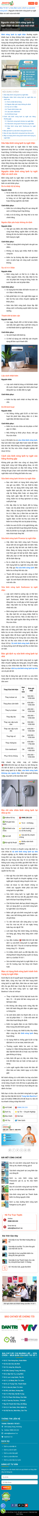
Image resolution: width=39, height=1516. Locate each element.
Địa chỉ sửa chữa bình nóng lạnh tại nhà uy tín (19, 133)
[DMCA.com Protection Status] (6, 1497)
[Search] (36, 3)
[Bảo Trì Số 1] (7, 3)
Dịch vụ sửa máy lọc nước (12, 1460)
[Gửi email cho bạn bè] (21, 1150)
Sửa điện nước (15, 8)
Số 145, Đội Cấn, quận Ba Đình (20, 1267)
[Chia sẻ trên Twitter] (17, 1150)
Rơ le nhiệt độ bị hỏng (14, 102)
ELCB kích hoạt (12, 114)
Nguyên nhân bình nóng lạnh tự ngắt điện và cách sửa (20, 98)
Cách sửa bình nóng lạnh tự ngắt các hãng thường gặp (20, 118)
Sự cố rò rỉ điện (12, 107)
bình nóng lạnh (27, 1033)
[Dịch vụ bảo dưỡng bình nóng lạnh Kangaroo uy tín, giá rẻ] (5, 1204)
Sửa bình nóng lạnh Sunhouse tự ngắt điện (21, 127)
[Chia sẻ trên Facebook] (14, 1150)
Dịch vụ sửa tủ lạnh (10, 1450)
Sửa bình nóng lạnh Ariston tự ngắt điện (20, 121)
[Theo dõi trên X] (23, 1505)
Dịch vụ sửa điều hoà (11, 1456)
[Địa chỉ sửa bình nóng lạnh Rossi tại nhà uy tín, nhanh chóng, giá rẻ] (5, 1165)
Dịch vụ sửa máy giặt (11, 1453)
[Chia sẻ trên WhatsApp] (10, 1150)
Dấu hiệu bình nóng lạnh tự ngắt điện (16, 95)
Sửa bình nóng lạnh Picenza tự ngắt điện (20, 124)
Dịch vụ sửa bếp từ (10, 1446)
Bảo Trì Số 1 (4, 8)
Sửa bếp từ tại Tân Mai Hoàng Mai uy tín (22, 1241)
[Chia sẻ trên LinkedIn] (29, 1150)
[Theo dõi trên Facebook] (12, 1505)
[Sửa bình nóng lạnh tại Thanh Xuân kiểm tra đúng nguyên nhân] (5, 1196)
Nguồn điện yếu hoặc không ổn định (19, 104)
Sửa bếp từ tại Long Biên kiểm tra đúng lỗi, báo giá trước (21, 1254)
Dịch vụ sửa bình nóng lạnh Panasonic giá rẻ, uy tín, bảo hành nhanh (23, 1181)
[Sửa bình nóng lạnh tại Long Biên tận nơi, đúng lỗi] (5, 1172)
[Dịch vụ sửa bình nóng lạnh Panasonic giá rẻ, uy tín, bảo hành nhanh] (5, 1180)
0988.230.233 (22, 1107)
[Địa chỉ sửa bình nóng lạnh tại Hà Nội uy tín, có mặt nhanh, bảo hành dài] (5, 1189)
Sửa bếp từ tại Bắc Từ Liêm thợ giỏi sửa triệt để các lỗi (22, 1248)
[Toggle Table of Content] (33, 92)
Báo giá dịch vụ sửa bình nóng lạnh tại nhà (18, 131)
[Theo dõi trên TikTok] (19, 1505)
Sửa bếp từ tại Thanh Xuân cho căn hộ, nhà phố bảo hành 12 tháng (22, 1261)
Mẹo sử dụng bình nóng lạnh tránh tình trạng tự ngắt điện (20, 137)
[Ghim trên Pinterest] (25, 1150)
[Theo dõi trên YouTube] (26, 1505)
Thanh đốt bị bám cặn (14, 109)
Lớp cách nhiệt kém (13, 111)
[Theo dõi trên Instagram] (16, 1505)
